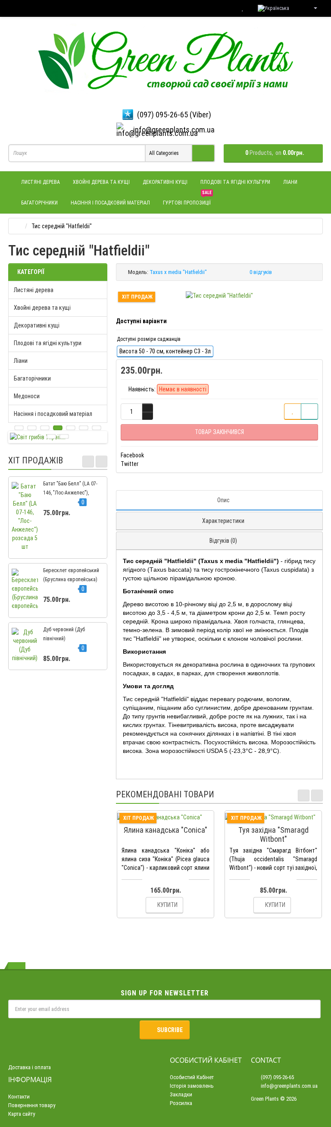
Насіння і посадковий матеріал (110, 203)
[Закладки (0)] (242, 8)
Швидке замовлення (170, 817)
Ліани (290, 182)
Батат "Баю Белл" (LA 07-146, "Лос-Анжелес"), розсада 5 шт (70, 493)
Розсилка (181, 1103)
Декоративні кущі (165, 182)
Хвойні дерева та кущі (101, 182)
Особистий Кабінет (192, 1077)
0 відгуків (261, 272)
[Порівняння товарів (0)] (225, 8)
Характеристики (223, 520)
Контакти (19, 1096)
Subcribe (170, 1029)
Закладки (181, 1094)
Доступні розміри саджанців (149, 339)
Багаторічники (39, 203)
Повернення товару (31, 1105)
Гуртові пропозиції (187, 199)
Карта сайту (21, 1114)
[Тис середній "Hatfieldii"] (219, 296)
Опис (223, 500)
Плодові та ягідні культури (235, 182)
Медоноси (27, 396)
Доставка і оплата (29, 1067)
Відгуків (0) (223, 540)
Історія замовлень (192, 1086)
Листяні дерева (40, 182)
